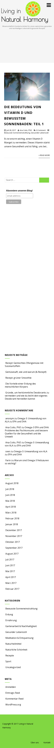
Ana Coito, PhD (26, 130)
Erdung (9, 614)
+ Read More (44, 155)
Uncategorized (13, 667)
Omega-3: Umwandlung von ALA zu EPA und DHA (25, 420)
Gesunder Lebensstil (39, 132)
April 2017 (10, 577)
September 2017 (13, 547)
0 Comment (41, 130)
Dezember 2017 (13, 530)
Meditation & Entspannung (19, 637)
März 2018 (10, 512)
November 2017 (13, 536)
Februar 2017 (12, 588)
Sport (8, 661)
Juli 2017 (9, 559)
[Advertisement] (27, 46)
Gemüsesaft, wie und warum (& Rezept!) (25, 371)
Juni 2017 (10, 565)
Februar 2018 (12, 518)
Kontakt (47, 742)
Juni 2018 (10, 495)
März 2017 (10, 583)
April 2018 (10, 506)
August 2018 (11, 483)
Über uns (35, 742)
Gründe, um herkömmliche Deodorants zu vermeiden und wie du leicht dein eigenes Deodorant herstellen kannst (27, 395)
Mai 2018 (10, 500)
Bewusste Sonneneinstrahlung (17, 132)
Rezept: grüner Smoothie (18, 377)
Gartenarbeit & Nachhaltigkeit (21, 626)
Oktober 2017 (12, 541)
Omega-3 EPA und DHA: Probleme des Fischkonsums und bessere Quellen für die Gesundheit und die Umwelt (27, 432)
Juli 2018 (9, 489)
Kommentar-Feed (14, 698)
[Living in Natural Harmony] (24, 23)
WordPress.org (13, 704)
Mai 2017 (10, 571)
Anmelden (10, 686)
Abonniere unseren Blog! (19, 190)
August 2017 (11, 553)
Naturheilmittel (13, 643)
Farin (8, 460)
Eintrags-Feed (12, 692)
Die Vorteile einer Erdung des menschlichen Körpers (20, 385)
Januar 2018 (11, 524)
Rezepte (9, 655)
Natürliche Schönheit (16, 649)
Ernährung (11, 620)
